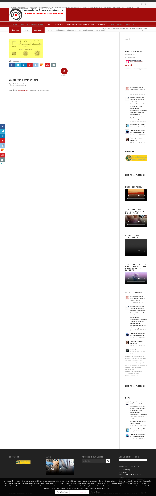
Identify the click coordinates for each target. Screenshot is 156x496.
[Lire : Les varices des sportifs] (127, 126)
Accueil (127, 39)
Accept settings (62, 492)
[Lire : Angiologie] (127, 350)
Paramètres (95, 492)
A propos (84, 7)
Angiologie (107, 7)
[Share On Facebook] (12, 65)
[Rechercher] (142, 30)
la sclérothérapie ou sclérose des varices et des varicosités (137, 90)
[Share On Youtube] (47, 65)
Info (123, 7)
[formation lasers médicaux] (37, 14)
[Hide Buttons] (1, 164)
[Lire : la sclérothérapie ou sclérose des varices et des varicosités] (127, 89)
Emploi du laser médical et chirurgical (67, 7)
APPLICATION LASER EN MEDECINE (130, 475)
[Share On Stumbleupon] (41, 65)
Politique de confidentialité (19, 8)
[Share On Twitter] (18, 65)
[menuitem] (67, 7)
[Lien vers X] (142, 4)
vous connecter (22, 90)
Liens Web (116, 7)
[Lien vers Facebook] (145, 4)
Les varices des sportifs (137, 124)
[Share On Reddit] (35, 65)
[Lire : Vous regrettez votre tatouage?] (127, 139)
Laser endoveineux (96, 7)
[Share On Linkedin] (24, 65)
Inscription (130, 7)
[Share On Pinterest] (30, 65)
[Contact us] (53, 65)
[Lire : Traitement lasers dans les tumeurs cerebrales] (127, 131)
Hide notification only (79, 492)
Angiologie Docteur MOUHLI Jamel (41, 8)
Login (137, 7)
